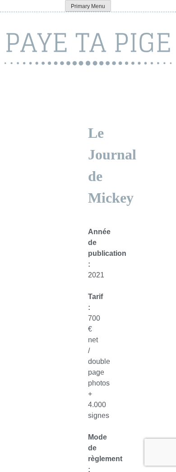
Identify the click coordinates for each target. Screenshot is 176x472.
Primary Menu (88, 6)
